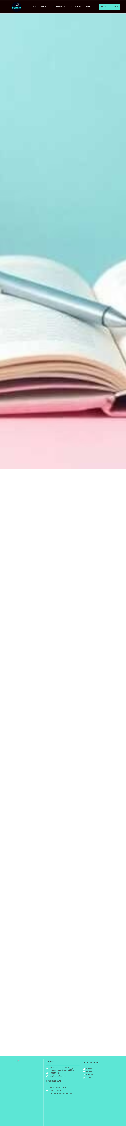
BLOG (88, 7)
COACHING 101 (76, 7)
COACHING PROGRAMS (57, 7)
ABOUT (43, 7)
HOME (35, 7)
